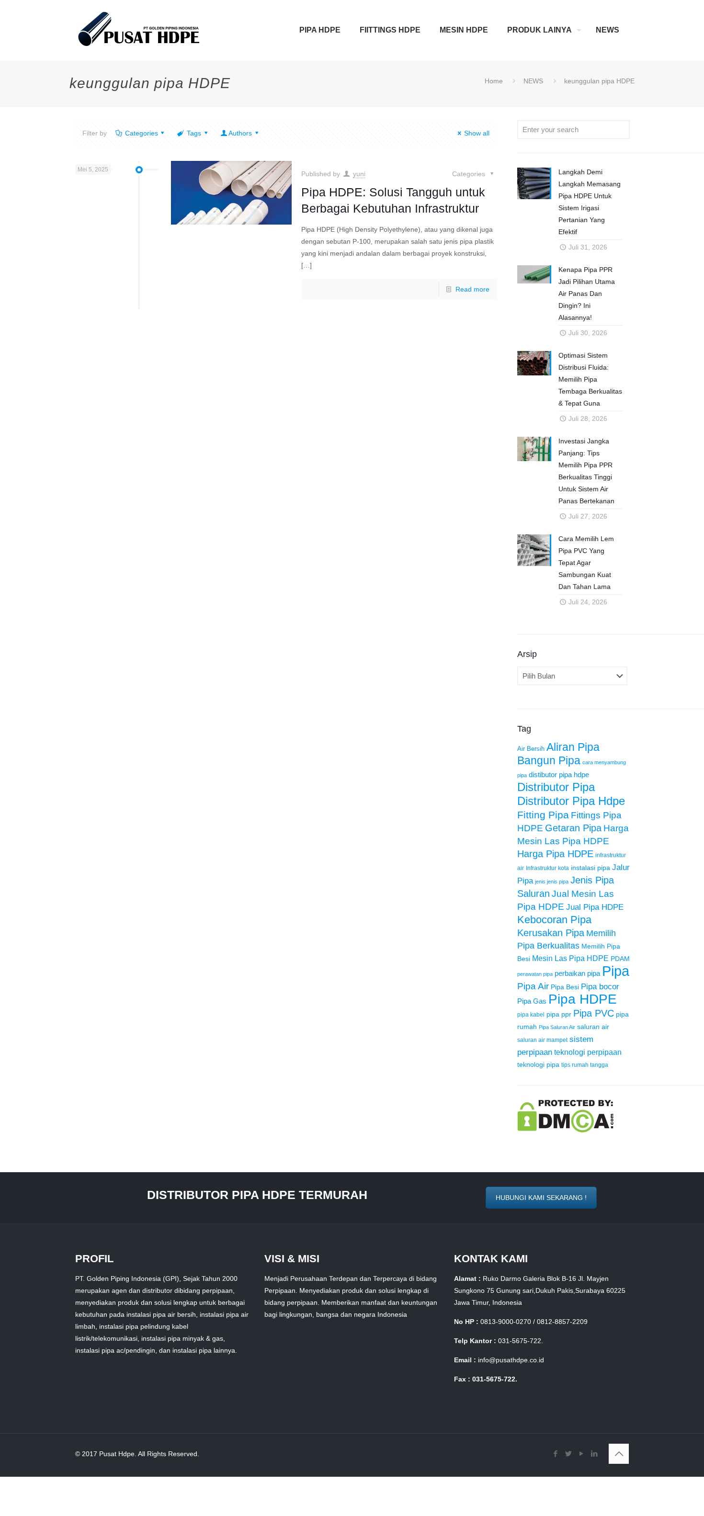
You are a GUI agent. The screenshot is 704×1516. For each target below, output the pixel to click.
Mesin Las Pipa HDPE (570, 958)
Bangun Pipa (548, 761)
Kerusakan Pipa (550, 933)
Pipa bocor (600, 986)
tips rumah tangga (584, 1065)
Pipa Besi (565, 987)
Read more (472, 289)
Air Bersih (531, 748)
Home (494, 81)
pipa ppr (558, 1014)
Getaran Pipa (573, 828)
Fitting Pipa (543, 814)
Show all (476, 133)
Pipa (615, 971)
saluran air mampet (542, 1040)
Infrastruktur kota (547, 868)
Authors (240, 133)
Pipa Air (533, 986)
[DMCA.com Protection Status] (565, 1130)
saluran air (593, 1026)
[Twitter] (568, 1453)
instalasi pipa (590, 867)
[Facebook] (555, 1453)
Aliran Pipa (573, 747)
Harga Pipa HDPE (555, 854)
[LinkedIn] (594, 1453)
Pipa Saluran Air (557, 1027)
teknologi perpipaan (588, 1052)
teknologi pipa (538, 1064)
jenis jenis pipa (551, 881)
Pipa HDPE (582, 999)
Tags (194, 133)
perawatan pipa (535, 974)
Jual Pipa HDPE (595, 907)
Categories (141, 133)
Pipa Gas (531, 1001)
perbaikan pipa (577, 973)
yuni (359, 174)
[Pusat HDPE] (139, 30)
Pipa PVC (593, 1013)
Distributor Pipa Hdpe (571, 800)
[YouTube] (581, 1453)
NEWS (533, 81)
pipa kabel (531, 1014)
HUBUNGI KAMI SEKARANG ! (541, 1197)
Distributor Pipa (556, 787)
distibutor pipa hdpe (559, 774)
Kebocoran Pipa (554, 920)
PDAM (620, 958)
